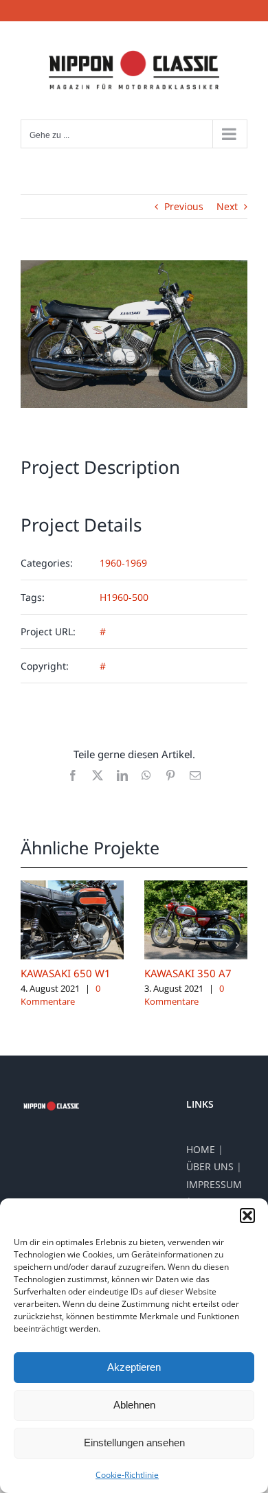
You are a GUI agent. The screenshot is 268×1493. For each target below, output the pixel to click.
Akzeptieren (134, 1367)
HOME (200, 1149)
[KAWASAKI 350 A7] (195, 886)
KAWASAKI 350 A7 (188, 973)
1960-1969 (123, 562)
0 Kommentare (60, 995)
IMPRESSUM (214, 1184)
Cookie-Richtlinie (127, 1475)
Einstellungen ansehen (134, 1442)
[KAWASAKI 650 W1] (72, 886)
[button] (247, 1215)
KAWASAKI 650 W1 (66, 973)
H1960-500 (124, 597)
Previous (183, 206)
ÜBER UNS (210, 1166)
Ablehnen (134, 1405)
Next (227, 206)
